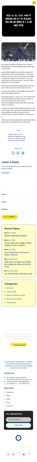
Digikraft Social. (25, 447)
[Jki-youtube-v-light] (23, 454)
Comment (5, 173)
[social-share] (13, 153)
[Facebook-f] (8, 454)
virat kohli (22, 138)
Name (4, 194)
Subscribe (18, 425)
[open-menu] (34, 3)
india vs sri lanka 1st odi (16, 136)
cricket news (12, 134)
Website (4, 209)
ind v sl (20, 134)
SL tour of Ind (13, 138)
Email (4, 202)
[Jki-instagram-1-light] (13, 454)
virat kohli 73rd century (16, 140)
